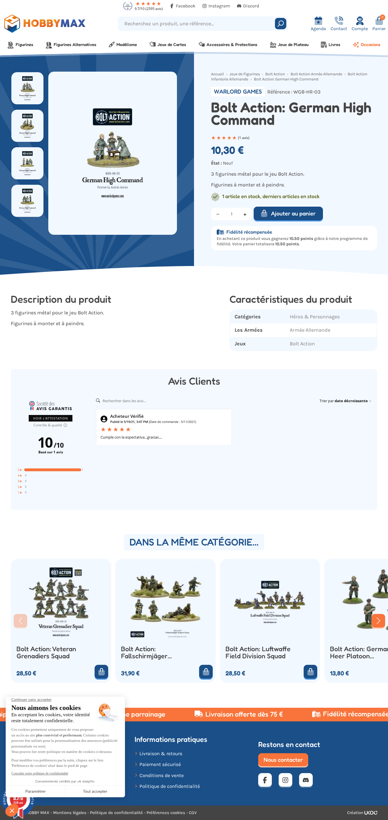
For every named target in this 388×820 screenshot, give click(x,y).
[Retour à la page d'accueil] (48, 24)
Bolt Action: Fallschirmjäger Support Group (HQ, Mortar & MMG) (151, 652)
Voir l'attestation (50, 418)
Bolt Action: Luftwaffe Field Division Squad (258, 652)
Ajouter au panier (293, 213)
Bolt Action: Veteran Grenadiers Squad (46, 652)
